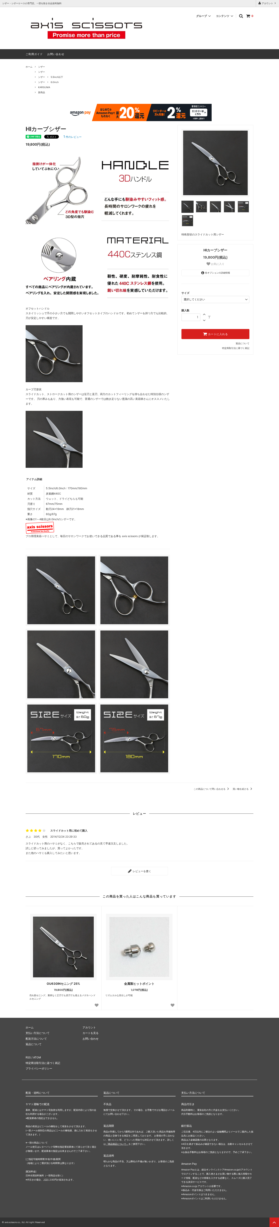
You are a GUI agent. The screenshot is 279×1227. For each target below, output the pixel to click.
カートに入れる (217, 334)
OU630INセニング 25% (63, 984)
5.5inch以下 (57, 77)
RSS (28, 1057)
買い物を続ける (241, 788)
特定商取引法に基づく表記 (235, 348)
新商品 (41, 92)
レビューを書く (141, 871)
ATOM (37, 1057)
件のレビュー (72, 136)
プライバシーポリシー (39, 1068)
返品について (242, 343)
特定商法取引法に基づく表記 (43, 1062)
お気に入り (217, 263)
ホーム (29, 66)
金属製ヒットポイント (139, 984)
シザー (41, 66)
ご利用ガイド (34, 54)
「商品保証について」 (117, 1144)
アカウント (267, 3)
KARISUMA (44, 87)
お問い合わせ (55, 54)
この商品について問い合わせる (210, 788)
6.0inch (55, 82)
